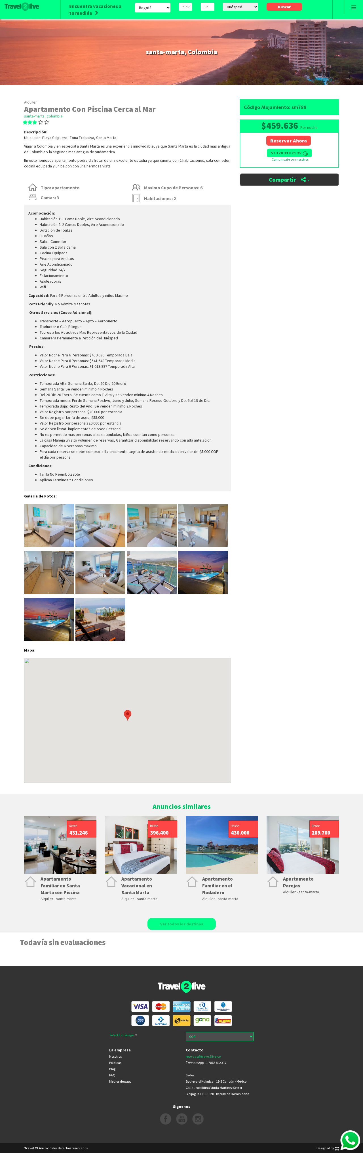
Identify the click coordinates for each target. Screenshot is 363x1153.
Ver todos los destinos (181, 924)
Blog (112, 1069)
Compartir (283, 179)
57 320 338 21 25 (286, 153)
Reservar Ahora (288, 140)
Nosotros (115, 1056)
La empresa (120, 1050)
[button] (227, 715)
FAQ (112, 1075)
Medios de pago (120, 1081)
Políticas (115, 1062)
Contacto (195, 1050)
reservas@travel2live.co (203, 1056)
